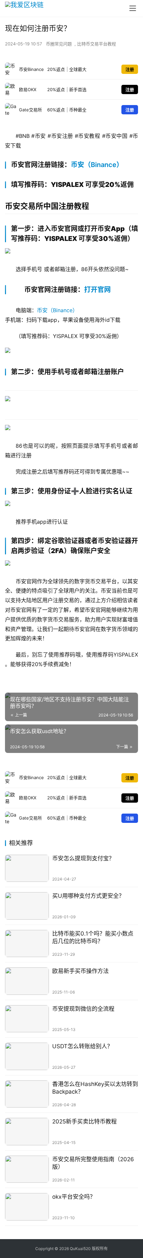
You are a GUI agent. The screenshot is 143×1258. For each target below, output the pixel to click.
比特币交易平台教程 (96, 43)
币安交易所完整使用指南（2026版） (93, 1163)
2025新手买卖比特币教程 (84, 1121)
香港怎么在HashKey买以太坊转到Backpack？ (95, 1088)
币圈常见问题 (59, 43)
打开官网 (97, 290)
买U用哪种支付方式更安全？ (88, 895)
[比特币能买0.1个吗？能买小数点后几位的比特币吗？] (27, 943)
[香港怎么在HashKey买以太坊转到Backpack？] (27, 1094)
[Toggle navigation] (133, 8)
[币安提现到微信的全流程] (27, 1019)
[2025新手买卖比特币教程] (27, 1131)
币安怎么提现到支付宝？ (83, 858)
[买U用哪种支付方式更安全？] (27, 906)
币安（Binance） (97, 165)
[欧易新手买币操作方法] (27, 981)
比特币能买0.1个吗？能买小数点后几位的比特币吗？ (92, 937)
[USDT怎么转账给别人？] (27, 1056)
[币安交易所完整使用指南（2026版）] (27, 1169)
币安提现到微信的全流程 (83, 1008)
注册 (129, 69)
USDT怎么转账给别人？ (82, 1046)
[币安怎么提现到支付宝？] (27, 868)
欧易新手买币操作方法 (80, 971)
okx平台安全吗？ (73, 1196)
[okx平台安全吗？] (27, 1207)
